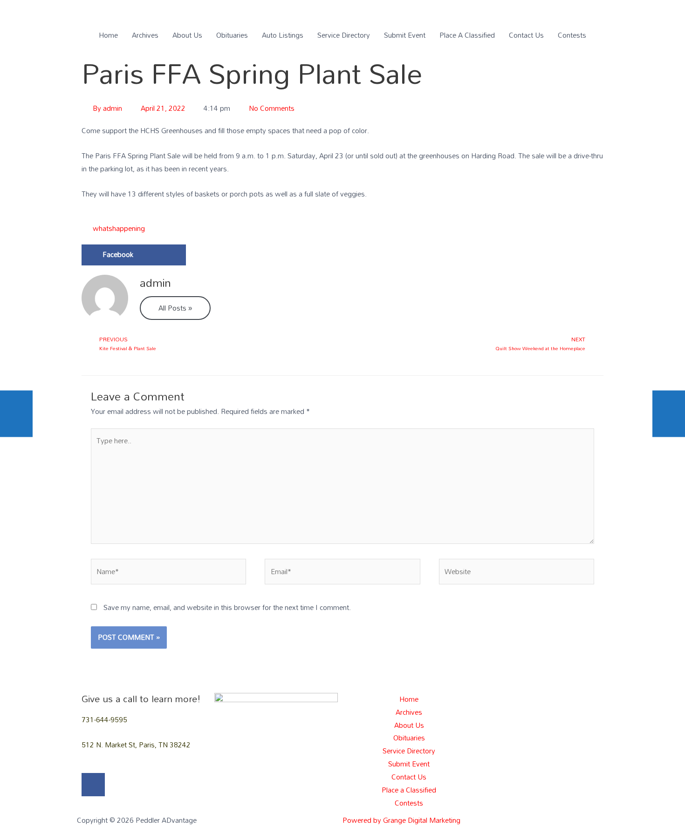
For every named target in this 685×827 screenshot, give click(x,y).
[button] (134, 254)
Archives (145, 35)
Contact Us (526, 35)
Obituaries (232, 35)
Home (108, 35)
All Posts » (175, 308)
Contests (572, 35)
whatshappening (119, 228)
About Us (187, 35)
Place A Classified (467, 35)
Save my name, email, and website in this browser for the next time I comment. (227, 607)
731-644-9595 (104, 719)
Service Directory (343, 35)
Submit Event (404, 35)
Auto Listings (282, 35)
